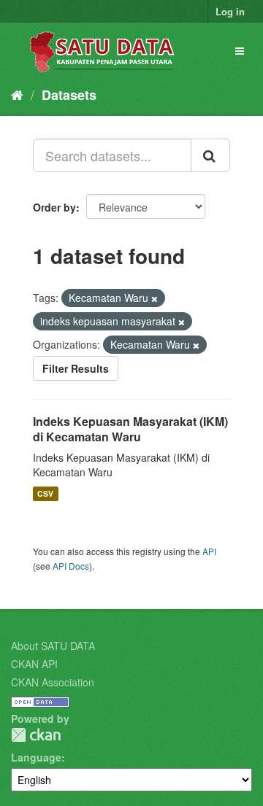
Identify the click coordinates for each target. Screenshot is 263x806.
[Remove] (154, 298)
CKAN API (34, 663)
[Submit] (210, 155)
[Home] (17, 94)
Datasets (69, 94)
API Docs (71, 565)
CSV (45, 493)
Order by (54, 207)
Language (36, 757)
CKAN (36, 735)
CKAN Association (52, 682)
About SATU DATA (53, 645)
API (209, 551)
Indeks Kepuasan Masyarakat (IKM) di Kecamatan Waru (130, 429)
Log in (230, 11)
